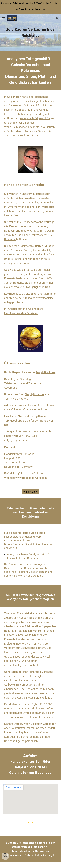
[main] (30, 32)
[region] (30, 7)
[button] (3, 18)
